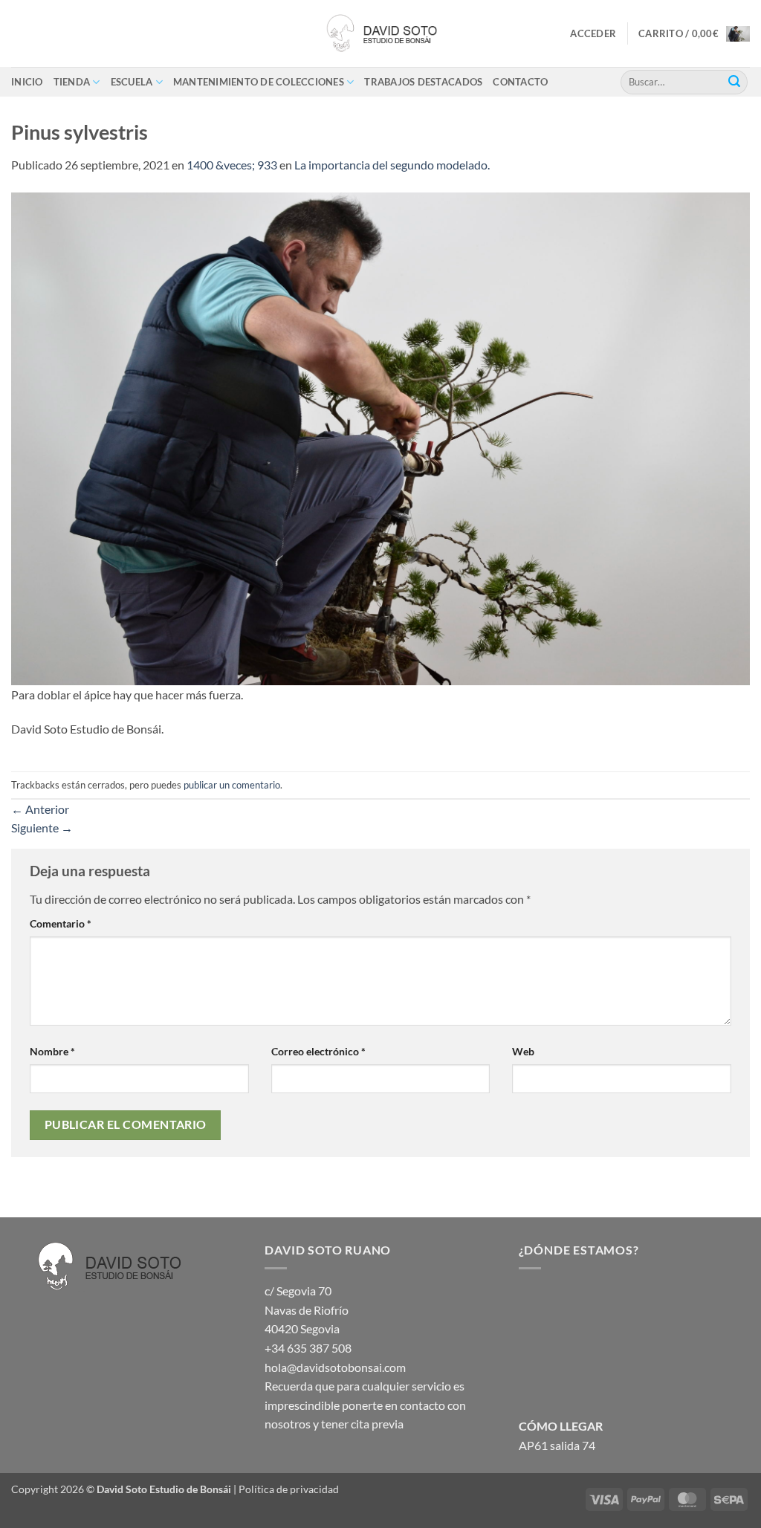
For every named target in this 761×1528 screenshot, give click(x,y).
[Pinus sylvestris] (380, 437)
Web (523, 1051)
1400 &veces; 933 (232, 165)
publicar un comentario (232, 785)
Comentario (60, 923)
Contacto (520, 82)
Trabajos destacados (423, 82)
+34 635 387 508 (308, 1348)
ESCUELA (132, 82)
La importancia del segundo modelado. (392, 165)
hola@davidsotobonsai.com (335, 1367)
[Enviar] (734, 81)
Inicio (27, 82)
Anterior (40, 809)
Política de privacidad (289, 1489)
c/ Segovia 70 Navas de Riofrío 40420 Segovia (307, 1309)
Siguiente (42, 827)
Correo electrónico (318, 1051)
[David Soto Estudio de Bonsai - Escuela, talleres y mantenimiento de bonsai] (380, 33)
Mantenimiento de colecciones (258, 82)
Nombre (52, 1051)
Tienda (72, 82)
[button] (593, 33)
